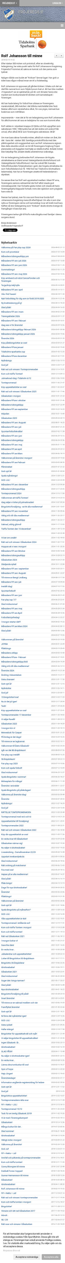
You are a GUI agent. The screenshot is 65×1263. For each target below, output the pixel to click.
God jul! (4, 365)
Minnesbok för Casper (11, 732)
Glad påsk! (6, 307)
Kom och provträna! (10, 252)
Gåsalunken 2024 (9, 560)
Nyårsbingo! (6, 803)
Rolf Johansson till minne (21, 56)
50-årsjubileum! (8, 759)
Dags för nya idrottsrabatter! (14, 887)
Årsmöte (5, 799)
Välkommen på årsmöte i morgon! (16, 458)
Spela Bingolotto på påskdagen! (16, 790)
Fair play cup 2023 (9, 763)
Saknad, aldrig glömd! (11, 524)
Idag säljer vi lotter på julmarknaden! (17, 502)
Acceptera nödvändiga (27, 1257)
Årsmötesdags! (8, 1078)
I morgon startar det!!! (11, 622)
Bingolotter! (6, 1206)
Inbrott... (5, 1215)
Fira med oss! (7, 870)
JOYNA (4, 644)
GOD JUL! (5, 480)
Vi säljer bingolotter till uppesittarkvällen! (19, 1038)
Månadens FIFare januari (12, 347)
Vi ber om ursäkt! (9, 538)
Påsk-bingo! (6, 883)
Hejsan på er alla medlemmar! (14, 874)
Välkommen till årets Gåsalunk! (15, 746)
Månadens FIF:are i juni (11, 436)
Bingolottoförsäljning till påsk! (15, 994)
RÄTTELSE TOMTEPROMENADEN (16, 812)
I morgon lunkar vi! (9, 941)
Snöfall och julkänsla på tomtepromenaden (21, 1158)
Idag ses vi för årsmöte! (12, 325)
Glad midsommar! (9, 604)
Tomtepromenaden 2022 (12, 825)
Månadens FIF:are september (14, 409)
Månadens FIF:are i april (12, 290)
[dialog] (32, 1245)
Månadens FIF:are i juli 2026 (13, 261)
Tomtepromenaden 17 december (16, 715)
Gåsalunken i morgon (11, 396)
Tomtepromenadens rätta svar (15, 1100)
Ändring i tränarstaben (11, 675)
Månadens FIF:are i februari (13, 321)
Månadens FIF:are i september (15, 569)
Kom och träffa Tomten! (12, 374)
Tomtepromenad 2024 (11, 493)
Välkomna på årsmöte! (11, 1144)
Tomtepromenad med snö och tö (16, 817)
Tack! (3, 706)
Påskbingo (6, 648)
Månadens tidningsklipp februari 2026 (18, 329)
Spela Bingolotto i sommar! (13, 777)
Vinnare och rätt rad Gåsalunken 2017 (18, 1211)
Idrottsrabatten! (8, 1047)
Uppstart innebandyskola (12, 856)
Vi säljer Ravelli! (8, 719)
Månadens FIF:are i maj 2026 (14, 274)
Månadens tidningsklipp (12, 405)
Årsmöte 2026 (7, 338)
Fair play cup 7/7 (8, 600)
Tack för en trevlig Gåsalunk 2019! (16, 1113)
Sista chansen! (8, 679)
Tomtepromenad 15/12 (11, 1109)
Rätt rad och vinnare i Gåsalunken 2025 (18, 391)
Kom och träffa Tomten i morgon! (16, 927)
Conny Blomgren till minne (13, 1166)
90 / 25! (4, 1220)
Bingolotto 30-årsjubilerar (12, 963)
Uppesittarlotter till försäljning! (15, 821)
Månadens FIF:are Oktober (13, 551)
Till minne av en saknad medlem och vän (19, 1003)
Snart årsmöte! (8, 998)
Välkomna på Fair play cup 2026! (16, 247)
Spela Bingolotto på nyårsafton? (16, 910)
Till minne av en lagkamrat (13, 741)
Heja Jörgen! (7, 1073)
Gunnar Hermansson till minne (14, 1175)
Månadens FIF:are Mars (11, 453)
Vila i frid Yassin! (8, 294)
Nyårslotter (6, 688)
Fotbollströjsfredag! (10, 617)
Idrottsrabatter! (8, 967)
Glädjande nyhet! (8, 564)
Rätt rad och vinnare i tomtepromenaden (19, 1197)
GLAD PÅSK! (6, 1051)
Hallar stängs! (7, 1029)
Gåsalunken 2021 (9, 972)
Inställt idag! (6, 586)
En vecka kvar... (8, 949)
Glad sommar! (7, 1131)
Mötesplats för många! (11, 781)
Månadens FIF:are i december (14, 484)
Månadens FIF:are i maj (11, 445)
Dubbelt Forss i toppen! (12, 1171)
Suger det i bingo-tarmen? (13, 980)
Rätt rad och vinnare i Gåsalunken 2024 (18, 542)
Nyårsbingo (6, 360)
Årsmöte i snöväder (10, 786)
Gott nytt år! (6, 471)
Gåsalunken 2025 (9, 418)
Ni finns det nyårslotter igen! (14, 1016)
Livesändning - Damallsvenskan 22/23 (18, 852)
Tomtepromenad (8, 383)
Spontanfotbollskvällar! (12, 431)
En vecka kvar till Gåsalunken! (14, 839)
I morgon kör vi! (8, 728)
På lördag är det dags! (11, 737)
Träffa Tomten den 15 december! (16, 529)
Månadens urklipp (9, 653)
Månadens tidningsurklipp (13, 489)
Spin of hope (7, 1069)
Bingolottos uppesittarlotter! (14, 1096)
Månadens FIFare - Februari (13, 657)
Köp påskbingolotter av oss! (14, 343)
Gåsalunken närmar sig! (12, 843)
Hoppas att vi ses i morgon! (13, 546)
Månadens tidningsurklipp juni (15, 256)
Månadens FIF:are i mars (12, 312)
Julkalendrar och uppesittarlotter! (16, 954)
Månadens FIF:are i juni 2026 (14, 265)
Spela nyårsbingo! (9, 476)
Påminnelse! (6, 467)
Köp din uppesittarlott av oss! (14, 834)
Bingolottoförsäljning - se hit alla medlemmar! (22, 507)
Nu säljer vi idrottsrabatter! (13, 848)
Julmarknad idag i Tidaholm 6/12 (16, 378)
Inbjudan (5, 414)
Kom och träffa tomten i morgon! (16, 1202)
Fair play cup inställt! (10, 755)
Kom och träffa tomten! (11, 932)
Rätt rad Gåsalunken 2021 (12, 936)
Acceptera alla (51, 1257)
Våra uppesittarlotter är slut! (13, 918)
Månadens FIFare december (14, 356)
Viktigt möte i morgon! (11, 1140)
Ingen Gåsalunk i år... (10, 1042)
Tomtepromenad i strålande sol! (15, 923)
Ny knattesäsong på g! (11, 303)
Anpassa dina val (11, 1250)
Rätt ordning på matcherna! (13, 865)
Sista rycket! (6, 1025)
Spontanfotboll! (8, 591)
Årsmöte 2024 (7, 670)
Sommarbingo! (8, 269)
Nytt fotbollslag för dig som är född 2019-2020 (22, 298)
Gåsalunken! (6, 1122)
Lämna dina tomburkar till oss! (15, 1065)
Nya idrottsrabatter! (10, 989)
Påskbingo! (6, 896)
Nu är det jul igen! (9, 701)
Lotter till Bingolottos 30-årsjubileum (17, 958)
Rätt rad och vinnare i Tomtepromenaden (19, 369)
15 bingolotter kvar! (10, 697)
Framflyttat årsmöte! (10, 1007)
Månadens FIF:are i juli (11, 427)
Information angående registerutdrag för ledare (22, 1082)
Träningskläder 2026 (10, 316)
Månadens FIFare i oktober (13, 400)
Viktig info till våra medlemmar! (15, 515)
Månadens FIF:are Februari (13, 462)
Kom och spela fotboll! (11, 768)
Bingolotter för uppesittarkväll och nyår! (19, 1034)
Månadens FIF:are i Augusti (13, 422)
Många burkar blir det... (11, 1127)
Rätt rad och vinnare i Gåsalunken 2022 (18, 830)
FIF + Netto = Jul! (8, 1153)
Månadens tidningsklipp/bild (14, 662)
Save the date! (7, 945)
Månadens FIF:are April (11, 613)
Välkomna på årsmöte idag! (13, 794)
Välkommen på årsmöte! (12, 639)
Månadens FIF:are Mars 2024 (14, 626)
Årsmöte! (5, 892)
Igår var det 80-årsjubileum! (13, 750)
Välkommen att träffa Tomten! (14, 498)
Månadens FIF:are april (11, 449)
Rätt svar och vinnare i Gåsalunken (16, 1224)
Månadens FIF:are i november (14, 511)
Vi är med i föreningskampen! (14, 1118)
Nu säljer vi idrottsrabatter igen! (15, 1056)
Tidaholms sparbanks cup (13, 352)
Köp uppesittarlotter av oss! (14, 387)
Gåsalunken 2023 (9, 724)
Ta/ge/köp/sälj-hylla (10, 285)
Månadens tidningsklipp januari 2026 (18, 334)
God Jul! (5, 1149)
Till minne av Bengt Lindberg (14, 577)
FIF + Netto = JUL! (9, 1104)
